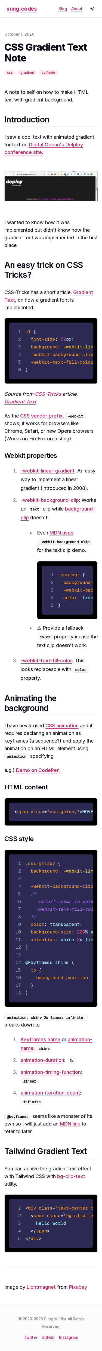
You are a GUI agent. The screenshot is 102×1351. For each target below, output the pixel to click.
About (76, 8)
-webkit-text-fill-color (46, 660)
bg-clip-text (71, 1176)
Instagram (68, 1337)
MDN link (70, 1124)
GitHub (48, 1337)
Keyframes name (40, 1039)
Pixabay (78, 1287)
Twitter (30, 1337)
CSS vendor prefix (41, 416)
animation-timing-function (51, 1072)
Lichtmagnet (41, 1287)
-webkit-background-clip (50, 500)
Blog (62, 8)
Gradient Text (20, 401)
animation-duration (42, 1060)
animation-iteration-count (50, 1093)
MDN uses (61, 533)
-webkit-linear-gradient (48, 471)
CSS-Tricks (48, 394)
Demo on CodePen (38, 770)
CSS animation (62, 725)
